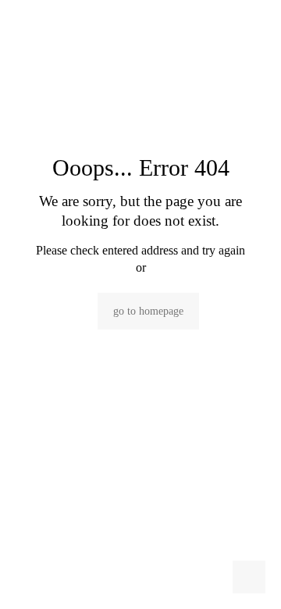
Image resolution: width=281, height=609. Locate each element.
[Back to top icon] (249, 577)
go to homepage (148, 311)
